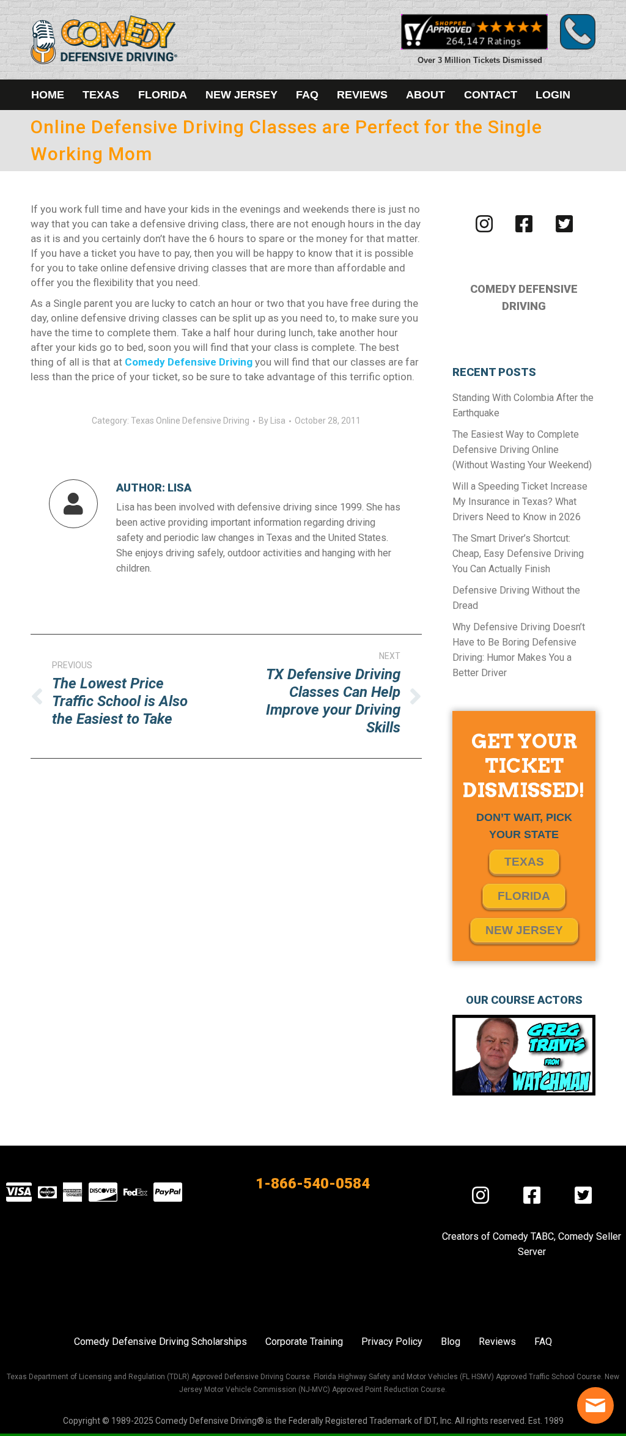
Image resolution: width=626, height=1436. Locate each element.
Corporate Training (304, 1341)
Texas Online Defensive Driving (190, 420)
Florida (524, 895)
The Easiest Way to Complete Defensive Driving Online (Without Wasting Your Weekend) (522, 450)
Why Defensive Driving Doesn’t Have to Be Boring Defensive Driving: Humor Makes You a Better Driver (518, 650)
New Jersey (524, 930)
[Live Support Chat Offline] (595, 1405)
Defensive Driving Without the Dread (516, 597)
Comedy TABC (523, 1236)
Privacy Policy (391, 1341)
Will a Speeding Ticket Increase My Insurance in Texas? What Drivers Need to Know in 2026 (519, 502)
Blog (450, 1341)
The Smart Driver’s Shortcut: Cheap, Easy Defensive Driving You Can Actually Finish (518, 553)
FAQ (543, 1341)
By (272, 420)
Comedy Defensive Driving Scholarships (160, 1341)
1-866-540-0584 (313, 1183)
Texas (524, 861)
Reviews (497, 1341)
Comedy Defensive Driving (188, 362)
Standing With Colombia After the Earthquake (523, 405)
